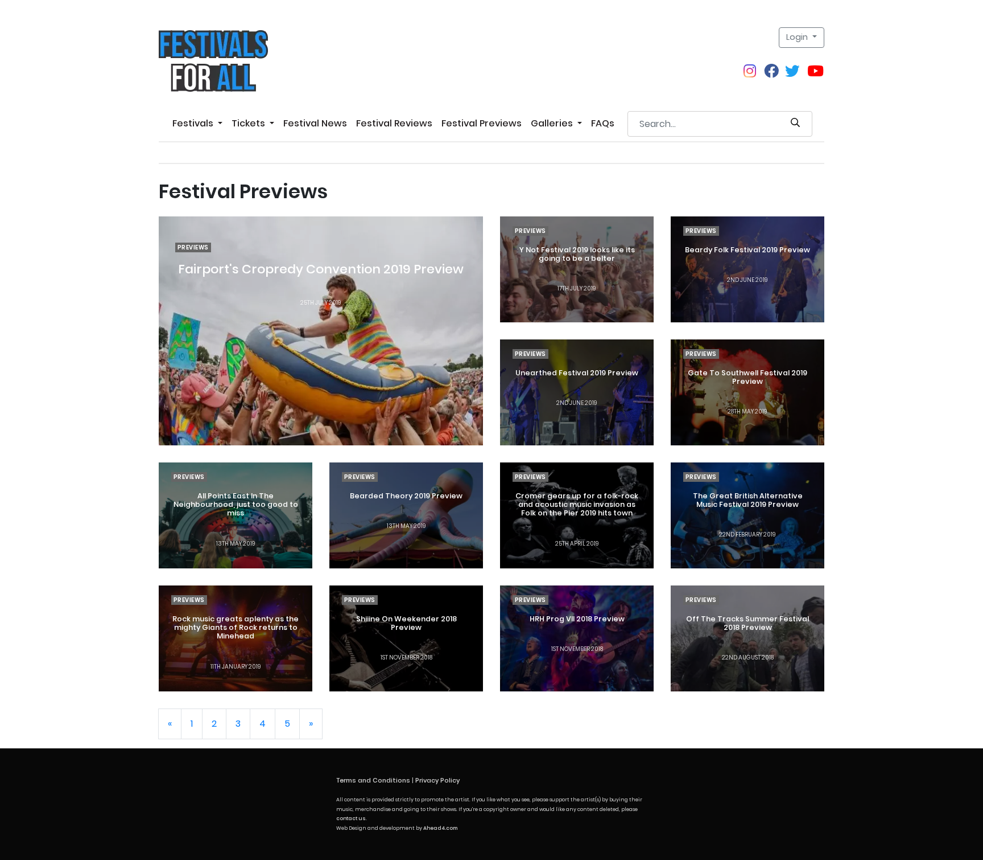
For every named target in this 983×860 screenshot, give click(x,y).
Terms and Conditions (373, 780)
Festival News (315, 123)
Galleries (553, 123)
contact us (351, 818)
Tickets (249, 123)
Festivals (194, 123)
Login (798, 37)
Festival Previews (481, 123)
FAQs (602, 123)
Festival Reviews (394, 123)
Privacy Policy (437, 780)
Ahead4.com (440, 828)
